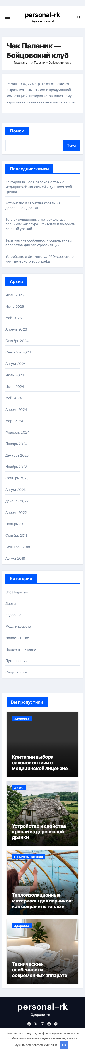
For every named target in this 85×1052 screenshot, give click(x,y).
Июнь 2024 (14, 386)
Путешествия (16, 661)
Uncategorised (17, 592)
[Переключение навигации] (7, 17)
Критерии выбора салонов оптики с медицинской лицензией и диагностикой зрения (38, 187)
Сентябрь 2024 (18, 352)
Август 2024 (15, 363)
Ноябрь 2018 (16, 524)
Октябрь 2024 (17, 341)
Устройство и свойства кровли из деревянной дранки (32, 205)
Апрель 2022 (16, 512)
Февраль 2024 (17, 432)
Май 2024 (13, 398)
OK (64, 1045)
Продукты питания (20, 649)
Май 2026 (13, 318)
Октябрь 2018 (16, 535)
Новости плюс (17, 638)
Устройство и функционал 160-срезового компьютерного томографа (39, 259)
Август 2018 (15, 558)
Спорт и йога (16, 672)
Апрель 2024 (16, 409)
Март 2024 (14, 421)
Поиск (17, 131)
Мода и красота (18, 626)
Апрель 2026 (16, 329)
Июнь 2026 (14, 306)
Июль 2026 (14, 295)
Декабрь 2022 (17, 501)
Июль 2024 (14, 375)
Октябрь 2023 (16, 478)
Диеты (10, 603)
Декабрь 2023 (17, 455)
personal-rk (42, 15)
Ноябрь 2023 (16, 467)
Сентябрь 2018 (17, 547)
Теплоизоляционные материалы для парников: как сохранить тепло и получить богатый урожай (40, 224)
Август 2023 (15, 489)
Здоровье (13, 615)
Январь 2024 (16, 444)
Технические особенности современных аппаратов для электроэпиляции (38, 242)
